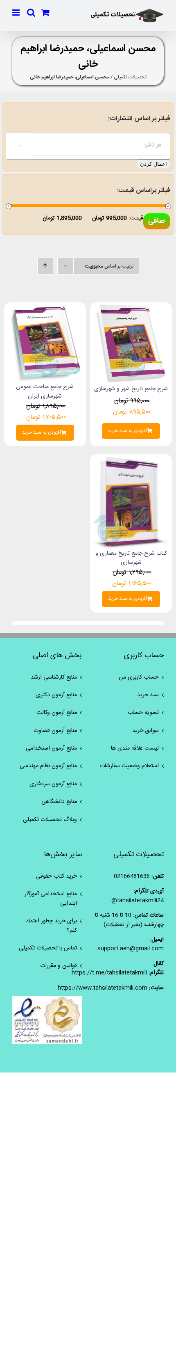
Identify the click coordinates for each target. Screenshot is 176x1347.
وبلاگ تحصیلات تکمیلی (50, 819)
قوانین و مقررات (58, 965)
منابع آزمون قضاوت (55, 730)
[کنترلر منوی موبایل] (16, 12)
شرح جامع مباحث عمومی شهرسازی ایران (45, 391)
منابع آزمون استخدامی (51, 748)
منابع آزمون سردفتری (53, 784)
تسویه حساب (143, 712)
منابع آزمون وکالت (56, 712)
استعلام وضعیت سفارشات (129, 766)
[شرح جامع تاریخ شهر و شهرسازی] (131, 309)
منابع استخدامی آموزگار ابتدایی (51, 899)
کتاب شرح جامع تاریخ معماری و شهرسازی (131, 558)
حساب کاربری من (139, 677)
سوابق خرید (145, 730)
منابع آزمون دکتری (56, 695)
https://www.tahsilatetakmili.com (102, 988)
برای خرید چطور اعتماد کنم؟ (51, 926)
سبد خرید (148, 695)
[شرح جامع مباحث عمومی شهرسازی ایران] (45, 309)
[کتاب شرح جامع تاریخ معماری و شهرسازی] (131, 461)
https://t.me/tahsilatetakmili (109, 973)
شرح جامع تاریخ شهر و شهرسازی (131, 389)
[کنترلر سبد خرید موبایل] (45, 12)
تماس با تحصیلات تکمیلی (48, 948)
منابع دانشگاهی (59, 801)
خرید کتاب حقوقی (56, 876)
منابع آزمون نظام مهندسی (48, 766)
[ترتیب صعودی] (45, 266)
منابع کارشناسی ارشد (54, 677)
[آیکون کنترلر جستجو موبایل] (31, 12)
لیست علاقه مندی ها (135, 748)
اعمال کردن (153, 164)
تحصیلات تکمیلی (130, 77)
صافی (156, 221)
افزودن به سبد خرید (127, 431)
